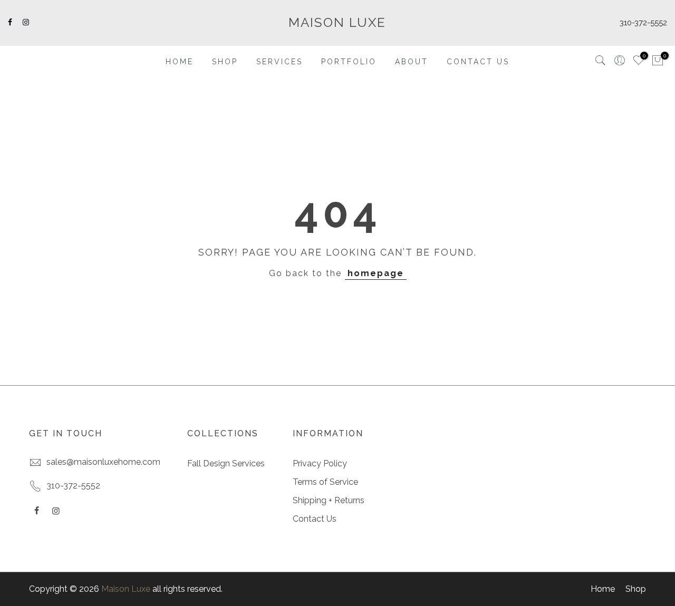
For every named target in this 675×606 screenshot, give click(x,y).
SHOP (225, 61)
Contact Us (314, 519)
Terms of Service (325, 482)
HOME (180, 61)
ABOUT (411, 61)
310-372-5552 (643, 22)
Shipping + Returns (328, 500)
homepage (376, 273)
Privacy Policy (320, 463)
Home (603, 589)
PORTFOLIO (349, 61)
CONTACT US (478, 61)
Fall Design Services (226, 463)
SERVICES (279, 61)
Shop (635, 589)
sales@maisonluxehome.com (103, 462)
